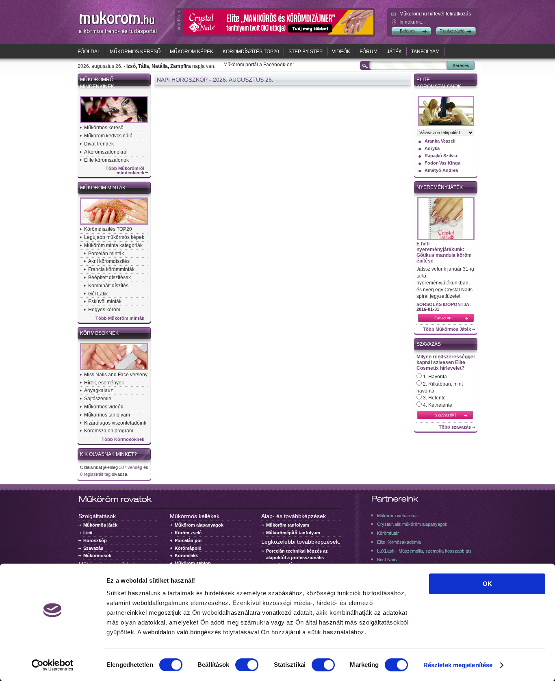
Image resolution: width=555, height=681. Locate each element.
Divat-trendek (99, 144)
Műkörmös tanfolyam (107, 415)
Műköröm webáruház (398, 515)
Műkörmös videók (103, 407)
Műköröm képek (191, 51)
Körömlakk (186, 555)
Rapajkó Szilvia (441, 155)
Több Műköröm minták (119, 318)
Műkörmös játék (100, 525)
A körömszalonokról (106, 152)
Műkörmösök (97, 555)
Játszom (442, 317)
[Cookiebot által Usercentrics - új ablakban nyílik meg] (52, 665)
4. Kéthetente (437, 405)
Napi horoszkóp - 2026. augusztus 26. (215, 79)
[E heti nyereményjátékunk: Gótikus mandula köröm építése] (446, 239)
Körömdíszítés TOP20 (251, 51)
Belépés (408, 30)
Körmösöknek (99, 333)
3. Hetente (434, 398)
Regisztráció (452, 30)
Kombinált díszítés (108, 285)
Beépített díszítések (109, 277)
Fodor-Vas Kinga (442, 162)
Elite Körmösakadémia (399, 542)
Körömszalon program (108, 431)
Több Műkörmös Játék (447, 329)
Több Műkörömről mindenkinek (125, 170)
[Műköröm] (118, 34)
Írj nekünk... (412, 22)
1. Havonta (434, 377)
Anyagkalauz (98, 390)
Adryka (432, 148)
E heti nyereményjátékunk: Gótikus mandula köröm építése (444, 252)
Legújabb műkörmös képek (114, 237)
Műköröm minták (103, 188)
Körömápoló (188, 548)
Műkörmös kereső (135, 51)
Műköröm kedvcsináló (108, 136)
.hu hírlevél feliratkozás (435, 14)
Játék (394, 51)
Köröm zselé (188, 532)
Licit (88, 532)
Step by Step (305, 51)
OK (487, 583)
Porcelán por (188, 540)
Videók (341, 51)
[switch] (246, 664)
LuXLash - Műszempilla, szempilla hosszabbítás (424, 551)
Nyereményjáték (439, 187)
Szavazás (428, 344)
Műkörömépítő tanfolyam (293, 532)
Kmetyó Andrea (441, 170)
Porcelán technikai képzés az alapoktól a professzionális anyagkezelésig (297, 558)
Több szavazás (455, 427)
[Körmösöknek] (114, 369)
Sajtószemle (97, 398)
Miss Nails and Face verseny (115, 374)
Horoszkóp (95, 540)
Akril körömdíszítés (109, 261)
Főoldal (89, 51)
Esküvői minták (104, 301)
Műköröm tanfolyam (287, 525)
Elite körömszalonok (106, 160)
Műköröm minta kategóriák (113, 245)
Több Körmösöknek (123, 439)
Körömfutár (388, 533)
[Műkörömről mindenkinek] (114, 122)
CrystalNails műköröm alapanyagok (412, 524)
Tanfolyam (425, 51)
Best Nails (387, 559)
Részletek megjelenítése (457, 664)
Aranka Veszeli (440, 141)
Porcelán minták (106, 253)
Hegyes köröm (104, 309)
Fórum (368, 51)
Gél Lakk (98, 294)
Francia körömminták (111, 269)
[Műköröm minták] (114, 224)
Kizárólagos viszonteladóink (115, 423)
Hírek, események (104, 383)
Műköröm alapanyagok (199, 525)
